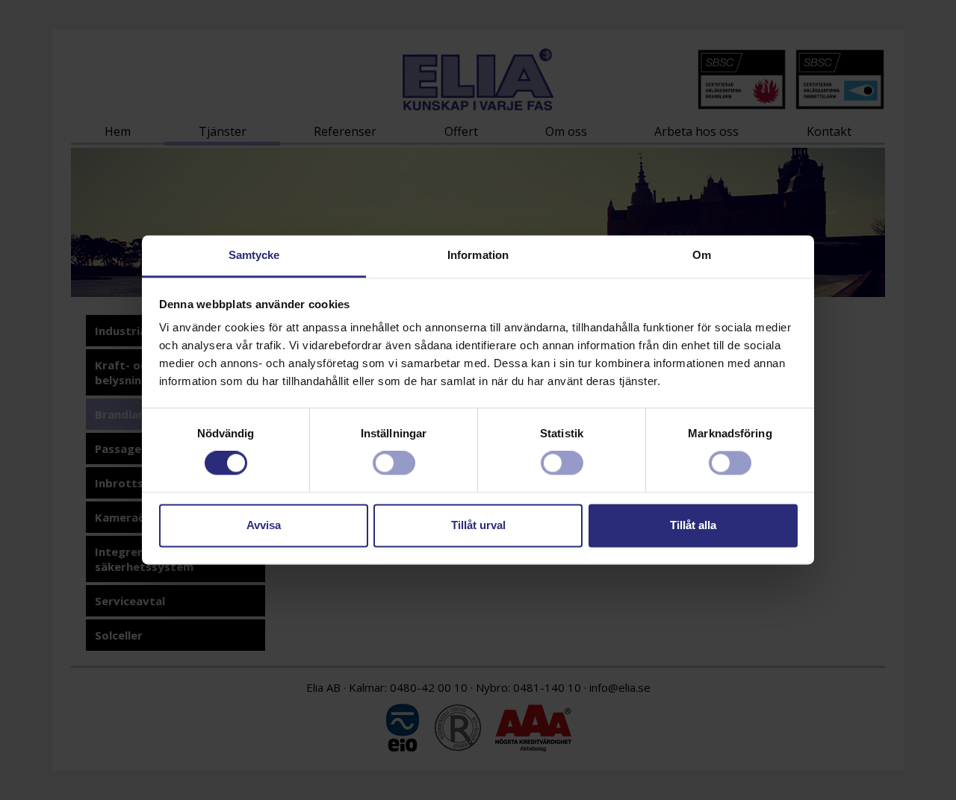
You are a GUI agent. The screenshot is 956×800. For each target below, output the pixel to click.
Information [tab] (478, 255)
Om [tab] (701, 255)
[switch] (394, 463)
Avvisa (263, 525)
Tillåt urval (478, 525)
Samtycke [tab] (254, 255)
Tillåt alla (693, 525)
